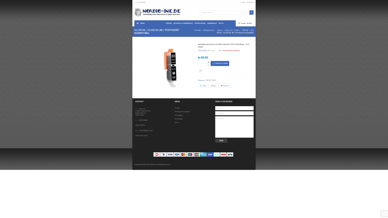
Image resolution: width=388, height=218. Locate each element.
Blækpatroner (208, 30)
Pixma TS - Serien (232, 30)
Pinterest (226, 86)
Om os (177, 122)
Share (214, 86)
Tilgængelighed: (203, 50)
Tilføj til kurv (221, 63)
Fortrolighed (179, 115)
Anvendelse (179, 119)
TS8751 (214, 80)
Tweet (204, 86)
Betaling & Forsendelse (182, 111)
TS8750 (245, 30)
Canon (219, 30)
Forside (198, 30)
